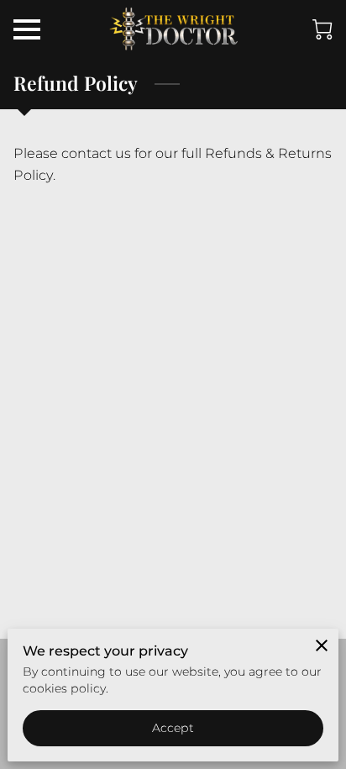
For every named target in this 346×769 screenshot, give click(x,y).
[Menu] (26, 29)
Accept (173, 727)
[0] (322, 29)
